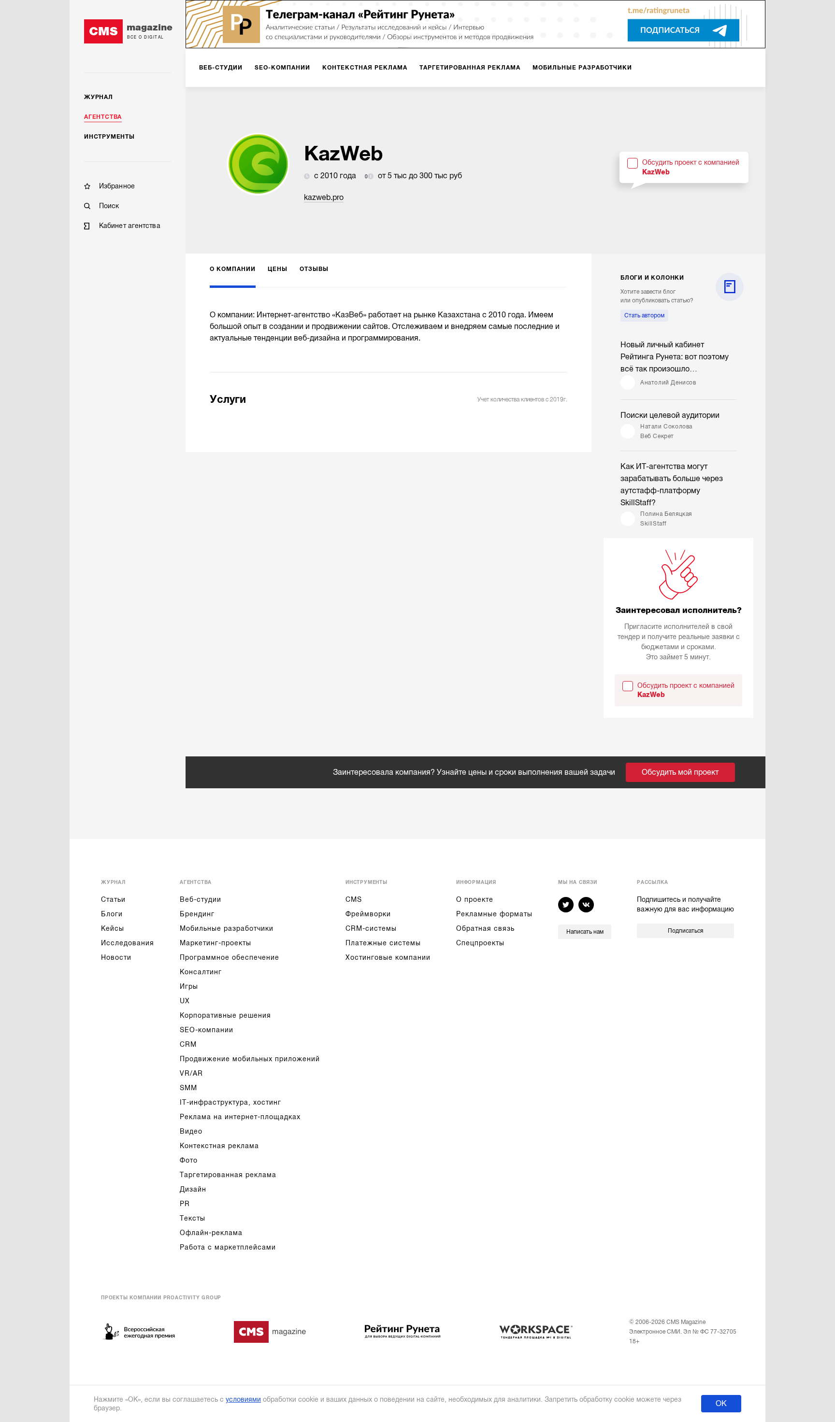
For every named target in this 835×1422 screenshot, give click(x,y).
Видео (191, 1131)
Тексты (192, 1218)
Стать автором (644, 315)
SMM (188, 1088)
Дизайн (193, 1189)
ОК (721, 1403)
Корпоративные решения (225, 1015)
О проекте (474, 899)
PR (185, 1204)
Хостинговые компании (388, 957)
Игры (189, 986)
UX (185, 1001)
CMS (354, 899)
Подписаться (685, 930)
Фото (189, 1160)
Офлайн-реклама (211, 1233)
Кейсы (112, 928)
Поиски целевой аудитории (670, 415)
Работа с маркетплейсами (228, 1247)
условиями (243, 1399)
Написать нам (585, 931)
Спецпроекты (480, 943)
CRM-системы (371, 928)
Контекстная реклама (219, 1146)
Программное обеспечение (229, 957)
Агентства (103, 117)
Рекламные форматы (494, 914)
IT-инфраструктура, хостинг (230, 1102)
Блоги (112, 914)
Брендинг (197, 914)
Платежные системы (383, 943)
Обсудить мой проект (680, 772)
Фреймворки (368, 914)
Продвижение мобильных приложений (250, 1059)
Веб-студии (200, 899)
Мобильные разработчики (227, 928)
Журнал (98, 97)
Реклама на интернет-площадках (240, 1117)
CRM (188, 1044)
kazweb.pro (324, 197)
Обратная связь (485, 928)
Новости (116, 957)
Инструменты (109, 136)
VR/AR (191, 1073)
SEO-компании (206, 1030)
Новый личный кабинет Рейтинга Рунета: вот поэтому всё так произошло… (674, 357)
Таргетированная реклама (228, 1175)
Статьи (113, 899)
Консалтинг (201, 972)
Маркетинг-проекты (215, 943)
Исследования (127, 943)
